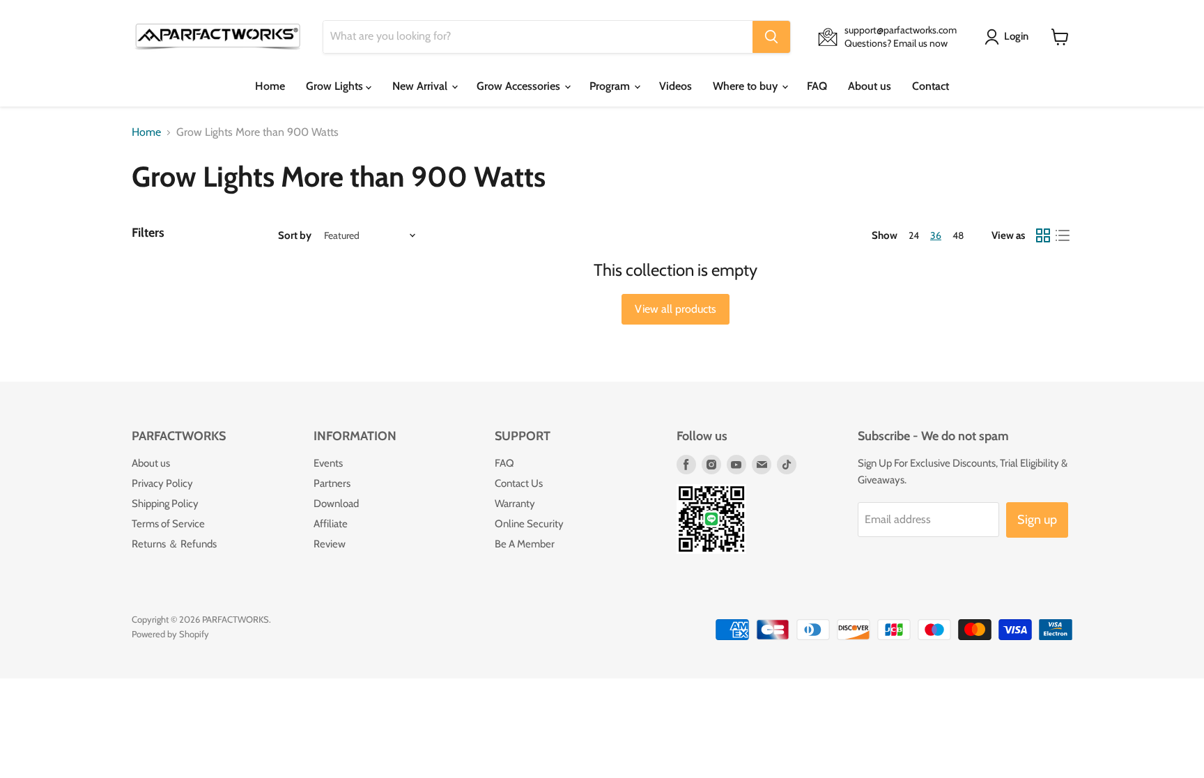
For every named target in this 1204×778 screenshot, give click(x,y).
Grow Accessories (520, 86)
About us (869, 86)
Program (611, 86)
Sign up (1037, 519)
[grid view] (1043, 235)
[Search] (771, 37)
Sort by (294, 236)
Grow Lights (336, 86)
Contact (930, 86)
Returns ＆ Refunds (174, 544)
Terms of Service (168, 524)
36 (935, 235)
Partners (332, 483)
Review (330, 544)
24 (914, 235)
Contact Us (519, 483)
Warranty (515, 503)
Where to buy (746, 86)
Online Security (529, 524)
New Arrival (421, 86)
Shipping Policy (165, 503)
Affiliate (331, 524)
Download (336, 503)
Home (270, 86)
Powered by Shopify (170, 633)
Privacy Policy (162, 483)
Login (1016, 36)
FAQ (817, 86)
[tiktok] (786, 464)
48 (958, 235)
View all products (675, 309)
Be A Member (525, 544)
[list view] (1062, 235)
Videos (675, 86)
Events (328, 463)
